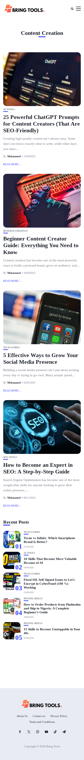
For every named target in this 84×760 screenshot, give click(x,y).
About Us (22, 716)
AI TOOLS (9, 109)
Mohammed (14, 156)
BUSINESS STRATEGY (15, 231)
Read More (11, 164)
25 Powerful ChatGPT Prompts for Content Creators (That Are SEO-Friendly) (41, 124)
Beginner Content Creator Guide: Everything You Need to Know (40, 245)
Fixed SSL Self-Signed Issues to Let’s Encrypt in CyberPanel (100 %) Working (49, 583)
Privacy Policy (58, 716)
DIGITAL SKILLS (33, 598)
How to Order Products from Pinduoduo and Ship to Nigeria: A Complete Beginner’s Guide (52, 608)
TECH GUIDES (11, 347)
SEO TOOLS (10, 457)
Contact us (39, 716)
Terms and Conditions (42, 721)
